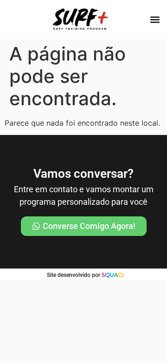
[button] (154, 19)
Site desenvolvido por (73, 275)
